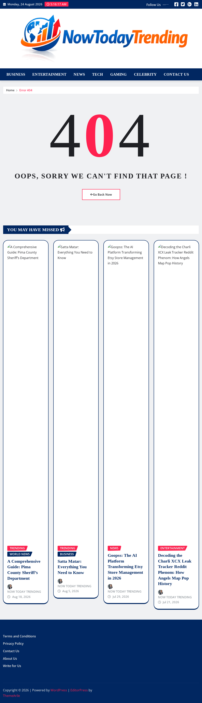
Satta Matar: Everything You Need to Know (72, 567)
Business (16, 74)
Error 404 (25, 90)
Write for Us (12, 666)
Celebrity (145, 74)
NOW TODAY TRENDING (24, 592)
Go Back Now (102, 194)
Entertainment (49, 74)
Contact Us (176, 74)
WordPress (58, 690)
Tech (97, 74)
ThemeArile (11, 696)
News (79, 74)
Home (10, 90)
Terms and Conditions (19, 636)
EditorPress (79, 690)
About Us (10, 658)
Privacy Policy (13, 644)
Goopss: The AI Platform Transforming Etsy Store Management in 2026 (125, 566)
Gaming (118, 74)
